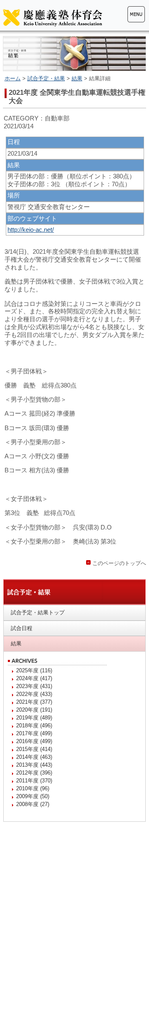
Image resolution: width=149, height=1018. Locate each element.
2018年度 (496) (34, 725)
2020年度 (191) (34, 710)
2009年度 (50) (32, 796)
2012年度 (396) (34, 773)
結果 (77, 78)
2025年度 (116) (34, 670)
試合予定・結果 (46, 78)
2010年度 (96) (32, 788)
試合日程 (21, 628)
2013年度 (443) (34, 765)
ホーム (13, 78)
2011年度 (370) (34, 780)
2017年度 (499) (34, 733)
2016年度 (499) (34, 741)
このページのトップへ (119, 563)
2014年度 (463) (34, 757)
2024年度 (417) (34, 678)
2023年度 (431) (34, 686)
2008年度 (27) (32, 804)
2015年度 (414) (34, 749)
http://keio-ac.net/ (30, 229)
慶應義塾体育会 (52, 17)
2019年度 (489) (34, 718)
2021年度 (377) (34, 702)
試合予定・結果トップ (38, 612)
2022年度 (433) (34, 694)
